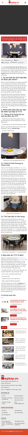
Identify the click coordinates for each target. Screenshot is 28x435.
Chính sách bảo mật (18, 400)
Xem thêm (13, 306)
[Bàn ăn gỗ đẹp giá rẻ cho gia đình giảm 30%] (7, 365)
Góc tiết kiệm (5, 412)
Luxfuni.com (22, 259)
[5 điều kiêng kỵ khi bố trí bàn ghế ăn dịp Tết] (7, 333)
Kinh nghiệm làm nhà (19, 421)
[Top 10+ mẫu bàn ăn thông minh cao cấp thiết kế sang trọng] (7, 357)
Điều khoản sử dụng (18, 398)
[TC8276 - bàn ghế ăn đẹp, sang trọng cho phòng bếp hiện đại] (7, 341)
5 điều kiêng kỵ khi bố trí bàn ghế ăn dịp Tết (20, 331)
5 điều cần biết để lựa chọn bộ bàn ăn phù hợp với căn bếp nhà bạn (20, 349)
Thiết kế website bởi (18, 432)
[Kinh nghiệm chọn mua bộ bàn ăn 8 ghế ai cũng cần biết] (5, 310)
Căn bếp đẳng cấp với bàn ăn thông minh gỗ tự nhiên (18, 301)
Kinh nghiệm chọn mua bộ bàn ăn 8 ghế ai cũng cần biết (18, 309)
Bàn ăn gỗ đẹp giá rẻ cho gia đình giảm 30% (21, 364)
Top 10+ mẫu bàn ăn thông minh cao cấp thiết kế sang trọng (20, 356)
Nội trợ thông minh (19, 412)
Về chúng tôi (5, 393)
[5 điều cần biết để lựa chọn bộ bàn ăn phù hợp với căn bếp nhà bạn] (7, 349)
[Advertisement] (14, 20)
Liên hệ (3, 395)
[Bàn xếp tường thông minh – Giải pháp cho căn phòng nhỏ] (5, 319)
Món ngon (4, 410)
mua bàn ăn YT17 (22, 258)
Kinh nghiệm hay (18, 410)
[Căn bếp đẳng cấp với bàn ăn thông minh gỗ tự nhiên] (5, 301)
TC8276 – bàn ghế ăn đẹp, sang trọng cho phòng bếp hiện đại (20, 340)
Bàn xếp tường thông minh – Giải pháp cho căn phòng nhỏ (18, 318)
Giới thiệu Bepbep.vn (18, 395)
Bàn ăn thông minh (6, 414)
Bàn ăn (17, 60)
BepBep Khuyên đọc (7, 407)
